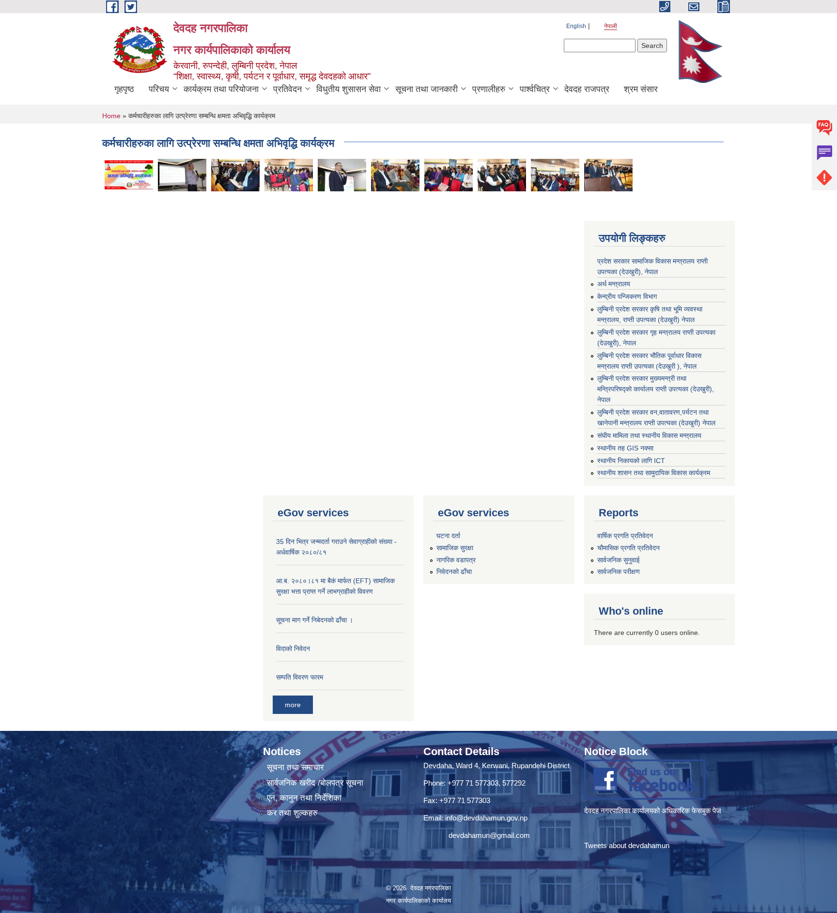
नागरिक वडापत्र (456, 560)
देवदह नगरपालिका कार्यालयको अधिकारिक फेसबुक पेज (653, 810)
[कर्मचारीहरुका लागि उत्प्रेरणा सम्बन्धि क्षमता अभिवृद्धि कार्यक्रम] (129, 174)
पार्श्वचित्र (535, 89)
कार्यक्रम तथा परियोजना (221, 89)
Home (111, 116)
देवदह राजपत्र (586, 89)
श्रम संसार (641, 89)
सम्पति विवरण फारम (299, 677)
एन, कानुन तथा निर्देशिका (304, 798)
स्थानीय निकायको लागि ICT (631, 460)
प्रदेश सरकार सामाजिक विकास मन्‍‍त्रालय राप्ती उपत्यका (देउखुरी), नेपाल (652, 266)
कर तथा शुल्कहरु (292, 813)
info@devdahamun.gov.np (486, 818)
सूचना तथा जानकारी (426, 89)
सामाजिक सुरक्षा (454, 548)
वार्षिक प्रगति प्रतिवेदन (625, 536)
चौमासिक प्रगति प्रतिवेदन (628, 548)
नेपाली (610, 26)
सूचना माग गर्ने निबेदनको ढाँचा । (314, 620)
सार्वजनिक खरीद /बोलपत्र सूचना (315, 783)
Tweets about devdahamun (626, 845)
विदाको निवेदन (293, 648)
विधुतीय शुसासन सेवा (348, 89)
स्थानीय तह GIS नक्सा (625, 448)
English (576, 26)
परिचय (159, 89)
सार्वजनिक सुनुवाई (618, 560)
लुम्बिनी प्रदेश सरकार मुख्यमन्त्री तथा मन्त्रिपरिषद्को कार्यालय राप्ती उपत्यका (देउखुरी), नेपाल (655, 388)
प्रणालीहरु (488, 89)
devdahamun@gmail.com (489, 835)
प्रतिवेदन (287, 89)
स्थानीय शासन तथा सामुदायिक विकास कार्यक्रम (653, 473)
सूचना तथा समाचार (295, 767)
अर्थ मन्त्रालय (613, 284)
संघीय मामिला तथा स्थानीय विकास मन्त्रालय (649, 435)
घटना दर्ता (448, 536)
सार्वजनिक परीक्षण (618, 571)
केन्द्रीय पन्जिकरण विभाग (627, 296)
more (293, 705)
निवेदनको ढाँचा (454, 571)
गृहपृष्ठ (124, 89)
